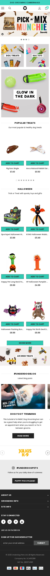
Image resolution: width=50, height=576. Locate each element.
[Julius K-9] (25, 452)
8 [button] (33, 180)
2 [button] (23, 39)
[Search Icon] (9, 8)
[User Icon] (39, 8)
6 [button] (28, 180)
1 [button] (21, 39)
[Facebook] (3, 522)
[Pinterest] (16, 522)
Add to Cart (12, 163)
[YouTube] (22, 522)
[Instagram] (9, 522)
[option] (25, 23)
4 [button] (28, 39)
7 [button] (31, 180)
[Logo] (25, 8)
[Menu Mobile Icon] (2, 8)
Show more (25, 343)
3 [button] (26, 39)
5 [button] (26, 180)
